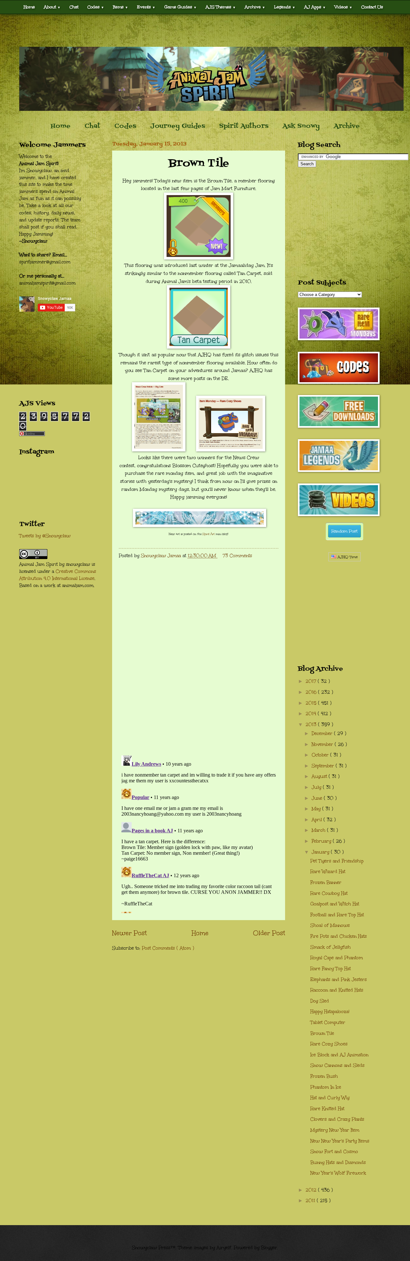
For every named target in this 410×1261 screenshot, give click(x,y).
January (321, 852)
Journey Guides (177, 126)
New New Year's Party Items (339, 1141)
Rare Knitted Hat (327, 1109)
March (319, 830)
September (324, 766)
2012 (312, 1190)
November (323, 744)
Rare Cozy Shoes (329, 1044)
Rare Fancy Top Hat (330, 969)
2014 (312, 714)
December (323, 733)
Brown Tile (322, 1033)
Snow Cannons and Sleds (337, 1065)
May (317, 809)
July (317, 787)
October (321, 755)
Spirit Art (208, 534)
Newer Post (129, 933)
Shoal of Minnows (330, 925)
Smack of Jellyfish (330, 947)
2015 (312, 703)
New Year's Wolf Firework (338, 1173)
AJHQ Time (347, 557)
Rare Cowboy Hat (329, 893)
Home (29, 7)
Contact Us (372, 7)
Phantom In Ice (325, 1087)
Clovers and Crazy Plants (337, 1119)
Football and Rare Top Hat (337, 915)
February (322, 841)
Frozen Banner (325, 882)
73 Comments (237, 556)
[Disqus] (198, 667)
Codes (95, 7)
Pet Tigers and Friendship (337, 861)
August (320, 776)
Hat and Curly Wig (329, 1098)
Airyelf (224, 1248)
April (318, 820)
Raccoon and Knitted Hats (336, 990)
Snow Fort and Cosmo (334, 1152)
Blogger (269, 1248)
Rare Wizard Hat (327, 872)
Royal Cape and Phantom (336, 958)
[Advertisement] (205, 30)
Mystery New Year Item (334, 1130)
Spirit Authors (243, 126)
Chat (74, 7)
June (318, 798)
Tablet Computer (327, 1022)
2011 (311, 1201)
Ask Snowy (301, 126)
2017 (312, 681)
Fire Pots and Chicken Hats (338, 936)
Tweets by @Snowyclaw (44, 536)
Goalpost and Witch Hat (334, 904)
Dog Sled (319, 1001)
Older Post (269, 933)
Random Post (344, 531)
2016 (312, 692)
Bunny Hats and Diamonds (338, 1162)
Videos (343, 7)
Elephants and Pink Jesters (338, 980)
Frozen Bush (324, 1076)
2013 (312, 724)
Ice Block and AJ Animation (339, 1055)
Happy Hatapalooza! (329, 1012)
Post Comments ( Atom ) (168, 948)
